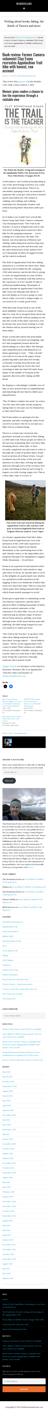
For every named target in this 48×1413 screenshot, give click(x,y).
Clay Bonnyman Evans (11, 941)
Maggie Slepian (9, 666)
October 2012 (8, 1254)
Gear (4, 946)
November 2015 (9, 1163)
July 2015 (6, 1182)
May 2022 (6, 1072)
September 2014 (9, 1216)
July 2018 (6, 1120)
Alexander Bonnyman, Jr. (12, 922)
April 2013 (6, 1235)
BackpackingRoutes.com (13, 676)
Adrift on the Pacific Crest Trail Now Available (22, 1029)
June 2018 (6, 1125)
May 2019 (6, 1101)
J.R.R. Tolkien (7, 960)
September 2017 (9, 1129)
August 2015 (7, 1177)
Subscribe (9, 781)
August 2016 (7, 1153)
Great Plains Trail (9, 951)
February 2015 (8, 1192)
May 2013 (6, 1230)
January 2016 (7, 1158)
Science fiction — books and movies (17, 984)
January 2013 (7, 1240)
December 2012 (9, 1245)
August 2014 (7, 1221)
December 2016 (9, 1144)
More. (31, 867)
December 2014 (9, 1201)
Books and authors (10, 931)
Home (5, 1299)
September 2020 (9, 1086)
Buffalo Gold (7, 936)
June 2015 (6, 1187)
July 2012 (6, 1269)
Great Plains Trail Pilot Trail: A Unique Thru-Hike (23, 1319)
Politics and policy (10, 975)
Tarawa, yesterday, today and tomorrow (19, 989)
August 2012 (7, 1264)
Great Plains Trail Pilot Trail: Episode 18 (29, 887)
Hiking (5, 955)
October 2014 (8, 1211)
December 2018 (9, 1115)
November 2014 (9, 1206)
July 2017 (6, 1134)
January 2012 (7, 1278)
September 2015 (9, 1173)
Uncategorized (20, 733)
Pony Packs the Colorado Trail (15, 979)
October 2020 (8, 1081)
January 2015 (7, 1197)
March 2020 (7, 1096)
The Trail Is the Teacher (12, 994)
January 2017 (7, 1139)
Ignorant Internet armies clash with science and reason (11, 718)
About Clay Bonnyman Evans (14, 1329)
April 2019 (6, 1105)
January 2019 (8, 1110)
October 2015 (8, 1168)
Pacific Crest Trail (10, 970)
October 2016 (8, 1149)
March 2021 (7, 1077)
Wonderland (24, 4)
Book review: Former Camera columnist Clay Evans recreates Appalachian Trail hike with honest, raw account (21, 1045)
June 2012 (6, 1273)
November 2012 (9, 1249)
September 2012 (9, 1259)
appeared (22, 81)
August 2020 (7, 1091)
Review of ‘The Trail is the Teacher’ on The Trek (22, 1060)
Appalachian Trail (9, 927)
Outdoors (6, 965)
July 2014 (6, 1225)
